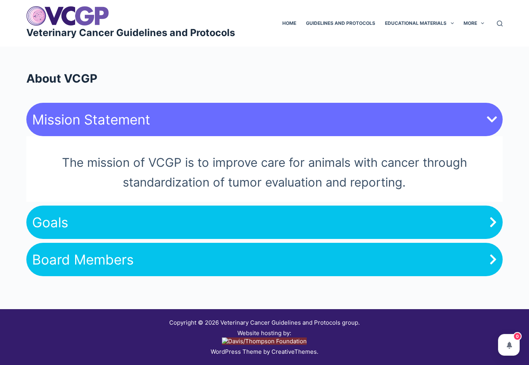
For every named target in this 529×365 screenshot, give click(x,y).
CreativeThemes (294, 351)
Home (289, 23)
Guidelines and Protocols (340, 23)
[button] (264, 119)
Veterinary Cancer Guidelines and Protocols (130, 32)
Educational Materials (416, 23)
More (470, 23)
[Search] (500, 23)
